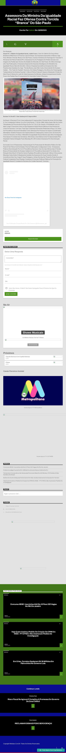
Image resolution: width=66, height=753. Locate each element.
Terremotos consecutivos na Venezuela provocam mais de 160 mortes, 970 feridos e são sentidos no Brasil (31, 473)
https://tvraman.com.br (12, 506)
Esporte (22, 11)
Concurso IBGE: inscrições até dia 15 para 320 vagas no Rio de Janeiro (25, 467)
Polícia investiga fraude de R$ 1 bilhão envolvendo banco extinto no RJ (25, 470)
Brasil (6, 595)
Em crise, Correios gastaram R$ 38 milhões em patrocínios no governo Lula (33, 662)
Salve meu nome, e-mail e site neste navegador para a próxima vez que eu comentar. (32, 288)
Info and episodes (33, 344)
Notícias (29, 11)
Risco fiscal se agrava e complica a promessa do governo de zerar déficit (33, 700)
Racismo (43, 11)
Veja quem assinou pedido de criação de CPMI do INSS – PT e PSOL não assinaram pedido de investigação (32, 481)
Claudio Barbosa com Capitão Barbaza (18, 356)
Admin (31, 30)
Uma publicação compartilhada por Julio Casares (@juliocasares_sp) (27, 223)
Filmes (8, 362)
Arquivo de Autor (33, 239)
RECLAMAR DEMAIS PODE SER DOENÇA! (33, 723)
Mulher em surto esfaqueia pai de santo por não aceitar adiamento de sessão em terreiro (31, 477)
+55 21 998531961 (10, 509)
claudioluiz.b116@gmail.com (13, 512)
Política (36, 11)
